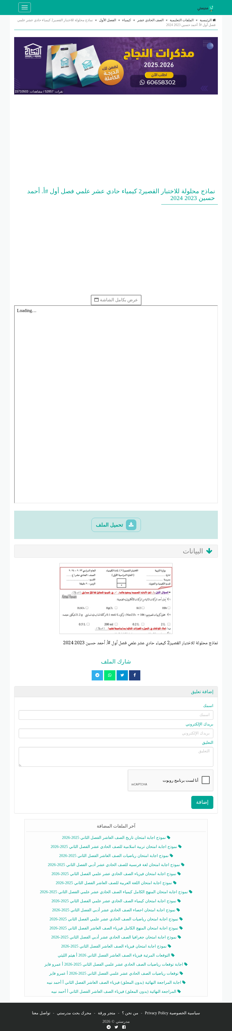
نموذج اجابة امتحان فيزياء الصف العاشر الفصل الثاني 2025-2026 (114, 946)
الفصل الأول (107, 20)
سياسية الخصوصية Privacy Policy (172, 1013)
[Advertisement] (116, 139)
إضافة (202, 802)
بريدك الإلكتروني (199, 724)
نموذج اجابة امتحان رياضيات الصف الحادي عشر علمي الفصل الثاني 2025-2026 (114, 919)
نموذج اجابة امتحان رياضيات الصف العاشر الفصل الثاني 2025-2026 (114, 856)
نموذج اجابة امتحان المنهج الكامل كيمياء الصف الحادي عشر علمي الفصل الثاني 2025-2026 (114, 892)
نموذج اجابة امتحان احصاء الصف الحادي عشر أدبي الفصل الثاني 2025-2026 (114, 910)
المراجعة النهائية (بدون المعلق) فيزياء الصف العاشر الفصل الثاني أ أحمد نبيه (114, 991)
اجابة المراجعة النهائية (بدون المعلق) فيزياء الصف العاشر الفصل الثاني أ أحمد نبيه (114, 982)
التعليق (207, 742)
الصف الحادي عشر (150, 20)
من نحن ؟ (130, 1013)
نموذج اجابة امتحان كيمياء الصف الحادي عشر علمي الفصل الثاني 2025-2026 (114, 901)
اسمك (208, 706)
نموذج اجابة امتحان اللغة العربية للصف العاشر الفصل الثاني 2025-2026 (114, 883)
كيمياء (126, 20)
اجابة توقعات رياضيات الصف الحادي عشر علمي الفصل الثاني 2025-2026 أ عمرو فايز (114, 964)
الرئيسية (206, 20)
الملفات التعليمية (182, 20)
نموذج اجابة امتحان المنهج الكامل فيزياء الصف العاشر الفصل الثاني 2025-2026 (114, 928)
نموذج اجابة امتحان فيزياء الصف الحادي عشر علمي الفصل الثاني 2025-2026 (114, 874)
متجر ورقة (106, 1013)
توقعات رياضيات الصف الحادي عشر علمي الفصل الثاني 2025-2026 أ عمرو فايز (114, 973)
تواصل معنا (41, 1013)
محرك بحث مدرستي (74, 1013)
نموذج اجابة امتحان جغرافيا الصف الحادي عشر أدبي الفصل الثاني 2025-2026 (114, 937)
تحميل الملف (110, 525)
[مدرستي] (206, 7)
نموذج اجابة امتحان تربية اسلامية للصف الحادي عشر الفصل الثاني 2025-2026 (114, 847)
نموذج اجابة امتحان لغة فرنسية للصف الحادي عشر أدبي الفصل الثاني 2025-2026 (114, 865)
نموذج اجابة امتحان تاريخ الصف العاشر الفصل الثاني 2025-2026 (114, 837)
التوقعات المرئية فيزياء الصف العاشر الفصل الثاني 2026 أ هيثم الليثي (114, 955)
